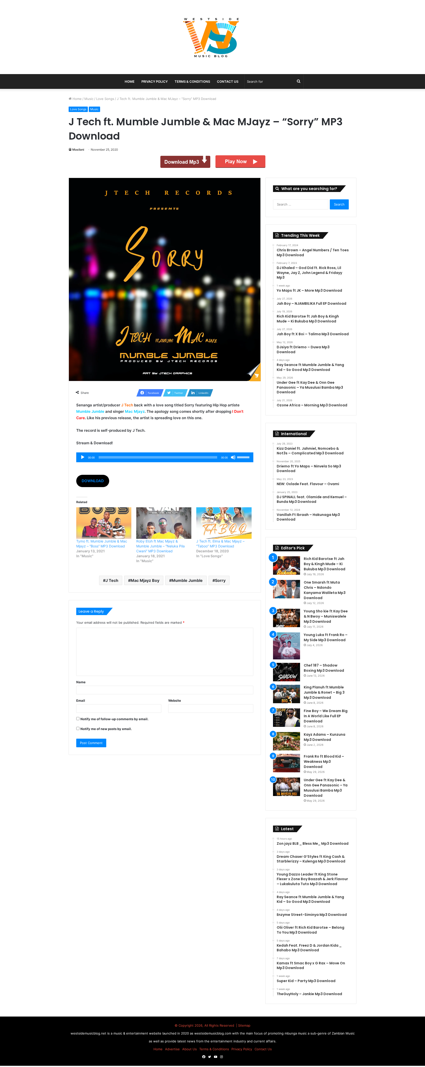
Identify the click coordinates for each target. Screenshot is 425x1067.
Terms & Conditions (192, 81)
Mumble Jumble (187, 580)
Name (81, 682)
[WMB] (212, 37)
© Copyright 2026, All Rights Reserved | (206, 1025)
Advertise (172, 1049)
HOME (130, 81)
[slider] (244, 456)
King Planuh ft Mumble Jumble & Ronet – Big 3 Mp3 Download (324, 692)
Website (174, 700)
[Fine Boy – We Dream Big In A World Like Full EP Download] (286, 717)
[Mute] (233, 457)
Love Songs (105, 99)
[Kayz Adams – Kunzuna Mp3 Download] (286, 741)
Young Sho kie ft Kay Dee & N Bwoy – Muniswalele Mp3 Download (326, 616)
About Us (189, 1049)
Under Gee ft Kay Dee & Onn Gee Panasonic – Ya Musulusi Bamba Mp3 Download (326, 788)
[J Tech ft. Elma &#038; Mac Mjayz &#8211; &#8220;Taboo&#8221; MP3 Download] (223, 523)
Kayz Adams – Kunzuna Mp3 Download (324, 737)
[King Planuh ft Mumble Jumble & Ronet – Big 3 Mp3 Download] (286, 694)
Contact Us (227, 81)
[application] (164, 457)
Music (88, 99)
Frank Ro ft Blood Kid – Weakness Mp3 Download (324, 761)
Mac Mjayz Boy (145, 580)
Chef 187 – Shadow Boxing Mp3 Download (324, 668)
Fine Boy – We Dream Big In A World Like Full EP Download (326, 716)
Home (77, 99)
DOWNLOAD (93, 480)
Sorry (220, 580)
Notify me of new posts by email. (106, 729)
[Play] (82, 457)
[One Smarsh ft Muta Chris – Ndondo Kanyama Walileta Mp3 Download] (286, 589)
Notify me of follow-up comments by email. (114, 719)
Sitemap (244, 1025)
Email (80, 700)
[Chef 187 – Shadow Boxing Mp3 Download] (286, 672)
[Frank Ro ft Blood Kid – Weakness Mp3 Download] (286, 763)
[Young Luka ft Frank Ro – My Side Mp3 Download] (286, 645)
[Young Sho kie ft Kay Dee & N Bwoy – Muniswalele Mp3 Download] (286, 618)
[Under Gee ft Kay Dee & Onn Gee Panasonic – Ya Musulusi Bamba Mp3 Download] (286, 787)
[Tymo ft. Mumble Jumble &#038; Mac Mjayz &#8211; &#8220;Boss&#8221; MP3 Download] (103, 523)
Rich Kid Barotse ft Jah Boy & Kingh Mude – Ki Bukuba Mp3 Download (324, 564)
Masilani (78, 149)
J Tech (112, 580)
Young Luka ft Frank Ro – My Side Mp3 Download (326, 637)
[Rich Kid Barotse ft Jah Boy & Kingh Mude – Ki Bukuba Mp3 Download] (286, 565)
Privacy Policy (154, 81)
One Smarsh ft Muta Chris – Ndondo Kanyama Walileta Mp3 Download (325, 590)
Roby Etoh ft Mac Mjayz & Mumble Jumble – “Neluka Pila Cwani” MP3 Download (160, 546)
